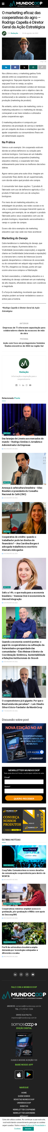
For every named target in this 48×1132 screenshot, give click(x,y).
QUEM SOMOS (24, 1096)
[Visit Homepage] (25, 4)
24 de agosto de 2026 (10, 553)
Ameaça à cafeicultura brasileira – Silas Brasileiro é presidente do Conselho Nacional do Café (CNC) (22, 491)
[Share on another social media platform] (42, 67)
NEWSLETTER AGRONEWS (24, 1113)
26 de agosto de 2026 (10, 498)
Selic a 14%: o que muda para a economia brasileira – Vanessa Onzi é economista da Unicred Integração (23, 595)
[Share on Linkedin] (6, 67)
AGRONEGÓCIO (9, 942)
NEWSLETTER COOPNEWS (24, 1110)
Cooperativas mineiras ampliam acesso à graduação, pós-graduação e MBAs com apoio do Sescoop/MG (23, 912)
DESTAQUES (8, 865)
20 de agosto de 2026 (10, 661)
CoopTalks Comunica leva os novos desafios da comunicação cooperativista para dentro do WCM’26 (23, 873)
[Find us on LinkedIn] (15, 974)
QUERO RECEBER (24, 798)
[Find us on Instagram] (21, 974)
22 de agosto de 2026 (10, 602)
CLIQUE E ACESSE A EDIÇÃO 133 (24, 1060)
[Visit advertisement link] (24, 743)
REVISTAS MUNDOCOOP (24, 1099)
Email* (7, 777)
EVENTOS (24, 1106)
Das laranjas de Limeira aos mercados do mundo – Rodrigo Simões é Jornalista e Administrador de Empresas (23, 441)
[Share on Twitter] (24, 67)
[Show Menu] (3, 4)
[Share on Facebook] (15, 67)
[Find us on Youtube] (33, 974)
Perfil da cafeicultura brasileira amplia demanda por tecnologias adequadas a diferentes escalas (20, 950)
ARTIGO (7, 433)
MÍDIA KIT (24, 1116)
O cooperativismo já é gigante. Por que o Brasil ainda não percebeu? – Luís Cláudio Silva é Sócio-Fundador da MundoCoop (23, 704)
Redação (14, 33)
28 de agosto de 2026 (10, 449)
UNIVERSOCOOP (24, 1103)
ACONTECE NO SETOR (12, 904)
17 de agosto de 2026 (10, 711)
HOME (24, 1093)
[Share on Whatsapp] (33, 67)
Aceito (28, 1129)
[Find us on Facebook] (27, 974)
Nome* (7, 786)
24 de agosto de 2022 (30, 33)
